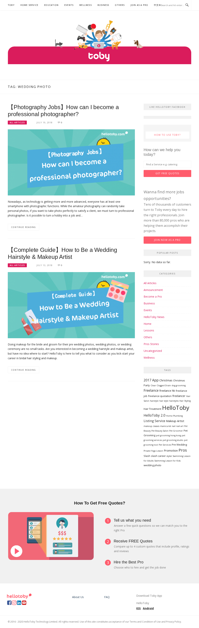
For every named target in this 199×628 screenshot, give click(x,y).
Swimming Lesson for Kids (167, 460)
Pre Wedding (179, 444)
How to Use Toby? (167, 135)
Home (147, 324)
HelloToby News (154, 317)
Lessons (149, 330)
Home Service (29, 5)
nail (173, 426)
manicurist (165, 426)
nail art (179, 426)
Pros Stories (151, 344)
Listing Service (154, 421)
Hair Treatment (152, 409)
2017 (147, 380)
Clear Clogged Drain (161, 385)
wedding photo (152, 465)
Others (120, 5)
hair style (163, 400)
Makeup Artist (175, 421)
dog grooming (179, 385)
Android (148, 608)
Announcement (153, 290)
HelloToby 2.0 (154, 415)
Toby (11, 5)
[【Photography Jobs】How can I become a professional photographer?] (71, 162)
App (155, 380)
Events (68, 5)
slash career (158, 456)
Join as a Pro (139, 5)
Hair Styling (185, 400)
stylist (169, 456)
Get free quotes (167, 173)
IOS (138, 608)
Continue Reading (23, 227)
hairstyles (174, 400)
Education (51, 5)
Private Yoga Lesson (153, 450)
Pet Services (165, 444)
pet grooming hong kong (168, 435)
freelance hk (167, 390)
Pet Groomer (176, 430)
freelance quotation (160, 396)
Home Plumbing (174, 415)
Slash (147, 456)
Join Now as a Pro (167, 240)
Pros (183, 450)
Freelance (151, 390)
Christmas (165, 380)
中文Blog (160, 5)
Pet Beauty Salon (159, 430)
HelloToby (175, 408)
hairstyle (154, 400)
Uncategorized (153, 351)
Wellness (85, 5)
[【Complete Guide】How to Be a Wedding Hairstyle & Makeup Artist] (71, 305)
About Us (78, 597)
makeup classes (151, 426)
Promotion (171, 450)
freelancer (178, 396)
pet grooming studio (173, 440)
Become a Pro (153, 296)
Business (103, 5)
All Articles (17, 122)
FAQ (107, 597)
